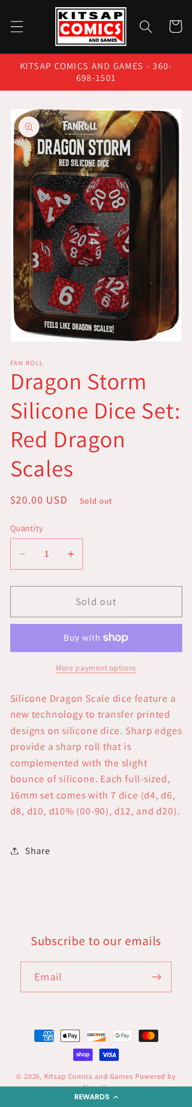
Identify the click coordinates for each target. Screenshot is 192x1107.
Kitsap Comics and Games (88, 1076)
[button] (96, 1097)
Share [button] (37, 850)
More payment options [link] (96, 667)
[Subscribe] (156, 977)
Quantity (27, 528)
